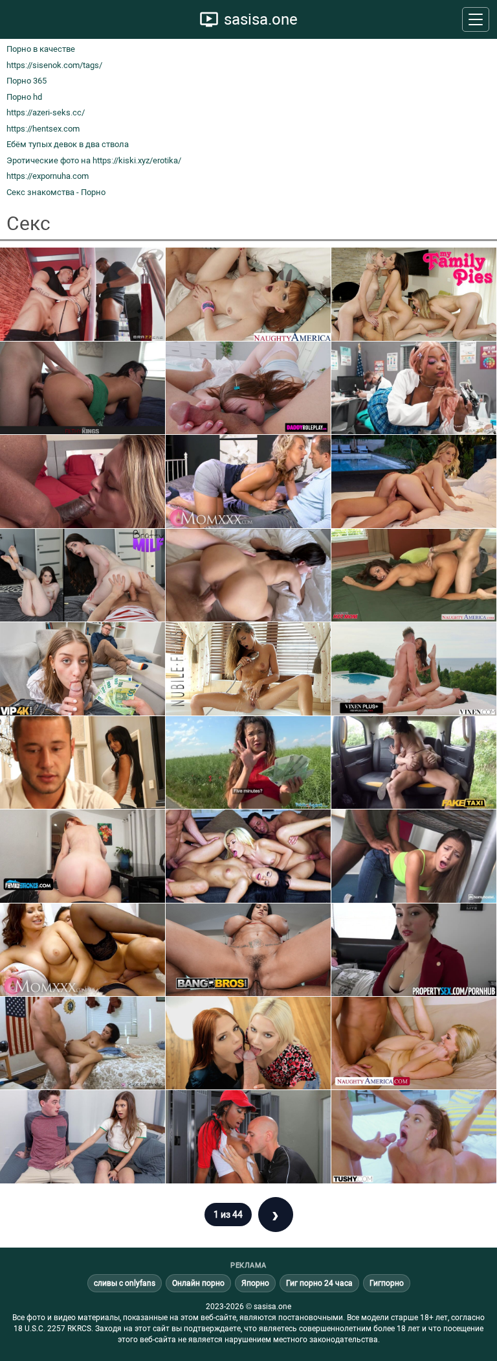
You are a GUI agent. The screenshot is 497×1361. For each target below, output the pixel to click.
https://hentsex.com (43, 129)
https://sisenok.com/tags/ (54, 65)
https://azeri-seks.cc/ (45, 112)
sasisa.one (261, 19)
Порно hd (24, 97)
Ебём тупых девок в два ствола (67, 144)
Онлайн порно (198, 1283)
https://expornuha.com (47, 176)
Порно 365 (26, 81)
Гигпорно (387, 1283)
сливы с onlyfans (124, 1283)
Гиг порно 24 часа (319, 1283)
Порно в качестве (40, 49)
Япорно (255, 1283)
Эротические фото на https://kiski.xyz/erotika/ (93, 160)
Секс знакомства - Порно (55, 192)
